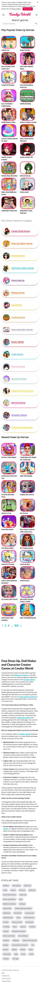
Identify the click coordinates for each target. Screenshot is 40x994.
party (31, 950)
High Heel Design (26, 476)
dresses (6, 940)
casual (5, 931)
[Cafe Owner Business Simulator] (8, 572)
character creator (18, 931)
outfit (31, 954)
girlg (15, 954)
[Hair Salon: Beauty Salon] (27, 58)
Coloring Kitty (25, 564)
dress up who (17, 922)
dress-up (27, 886)
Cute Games (16, 305)
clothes (32, 927)
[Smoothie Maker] (8, 521)
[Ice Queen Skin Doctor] (8, 591)
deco (15, 927)
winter (14, 950)
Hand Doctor (24, 580)
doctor (5, 950)
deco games (23, 936)
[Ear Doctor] (27, 505)
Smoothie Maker (7, 529)
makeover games (23, 718)
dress (23, 954)
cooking (6, 927)
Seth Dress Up (25, 176)
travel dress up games (27, 697)
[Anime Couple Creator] (27, 114)
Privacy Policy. (16, 9)
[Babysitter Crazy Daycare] (27, 203)
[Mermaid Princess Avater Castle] (27, 591)
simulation (17, 913)
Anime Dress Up (17, 280)
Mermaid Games (18, 403)
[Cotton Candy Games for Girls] (8, 130)
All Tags (15, 959)
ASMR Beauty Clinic (8, 122)
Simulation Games (19, 415)
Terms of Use (6, 978)
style (18, 918)
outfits (5, 922)
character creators (21, 675)
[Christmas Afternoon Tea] (8, 468)
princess (22, 890)
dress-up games (9, 899)
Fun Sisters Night (7, 548)
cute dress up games (20, 945)
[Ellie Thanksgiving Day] (27, 610)
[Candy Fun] (8, 42)
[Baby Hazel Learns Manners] (27, 130)
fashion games (25, 734)
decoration (7, 908)
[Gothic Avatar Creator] (8, 149)
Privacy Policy (6, 981)
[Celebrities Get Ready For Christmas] (27, 449)
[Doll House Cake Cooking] (8, 610)
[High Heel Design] (27, 468)
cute (5, 890)
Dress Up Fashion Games (21, 243)
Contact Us (5, 976)
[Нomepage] (20, 15)
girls (20, 899)
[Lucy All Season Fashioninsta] (8, 96)
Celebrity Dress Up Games (22, 391)
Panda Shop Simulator (9, 176)
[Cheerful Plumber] (8, 77)
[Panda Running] (27, 96)
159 (16, 625)
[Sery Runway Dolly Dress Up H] (8, 58)
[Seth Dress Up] (27, 168)
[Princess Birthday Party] (8, 486)
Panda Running (25, 104)
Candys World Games (20, 231)
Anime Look (24, 192)
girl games (16, 886)
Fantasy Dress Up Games (22, 427)
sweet (13, 890)
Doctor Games (17, 342)
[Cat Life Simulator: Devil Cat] (27, 77)
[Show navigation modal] (36, 14)
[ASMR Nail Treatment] (8, 203)
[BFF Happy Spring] (27, 540)
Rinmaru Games (18, 366)
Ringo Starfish (25, 50)
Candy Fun (5, 50)
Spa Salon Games (19, 379)
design (5, 945)
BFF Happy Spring (26, 548)
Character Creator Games (22, 268)
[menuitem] (4, 14)
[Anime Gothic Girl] (27, 149)
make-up (23, 895)
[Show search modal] (4, 14)
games (6, 959)
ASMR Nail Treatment (9, 211)
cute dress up (29, 918)
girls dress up (8, 918)
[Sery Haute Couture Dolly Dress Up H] (27, 521)
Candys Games (29, 680)
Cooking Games (18, 317)
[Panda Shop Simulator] (8, 168)
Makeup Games (18, 292)
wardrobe (6, 954)
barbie (23, 950)
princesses (29, 922)
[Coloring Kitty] (27, 556)
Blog (3, 973)
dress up (32, 890)
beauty (23, 927)
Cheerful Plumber (8, 85)
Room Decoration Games (22, 329)
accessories (29, 913)
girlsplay (16, 940)
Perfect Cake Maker (8, 457)
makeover (6, 913)
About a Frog (6, 513)
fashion (6, 886)
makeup (22, 904)
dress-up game (9, 936)
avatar (5, 829)
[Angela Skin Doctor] (27, 486)
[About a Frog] (8, 505)
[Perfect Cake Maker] (8, 449)
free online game (9, 895)
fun (33, 945)
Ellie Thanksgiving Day (28, 618)
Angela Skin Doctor (27, 494)
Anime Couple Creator (28, 122)
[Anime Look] (27, 184)
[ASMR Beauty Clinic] (8, 114)
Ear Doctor (24, 513)
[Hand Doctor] (27, 572)
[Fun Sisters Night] (8, 540)
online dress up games (23, 908)
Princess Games (18, 256)
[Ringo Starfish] (27, 42)
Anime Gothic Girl (26, 157)
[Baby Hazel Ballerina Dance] (8, 184)
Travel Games (17, 354)
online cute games (29, 940)
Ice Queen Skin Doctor (9, 599)
